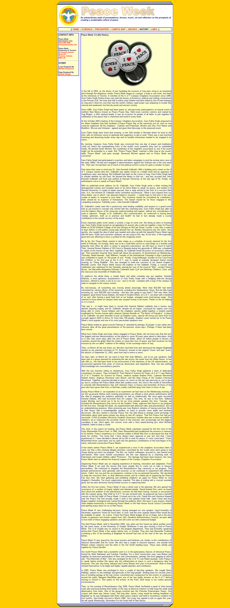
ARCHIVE (132, 29)
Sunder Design (65, 74)
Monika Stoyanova (66, 69)
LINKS (154, 29)
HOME (76, 29)
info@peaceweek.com (68, 45)
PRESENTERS (102, 29)
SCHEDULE (87, 29)
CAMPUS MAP (118, 29)
